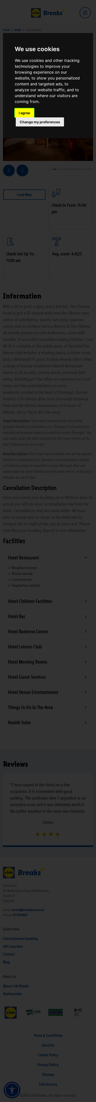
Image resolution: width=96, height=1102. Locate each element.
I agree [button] (24, 113)
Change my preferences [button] (40, 122)
